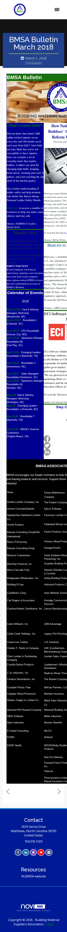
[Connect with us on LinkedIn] (25, 852)
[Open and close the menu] (50, 10)
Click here (12, 208)
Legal (49, 924)
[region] (59, 791)
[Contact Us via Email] (48, 852)
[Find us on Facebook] (18, 852)
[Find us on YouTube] (41, 852)
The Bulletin (33, 63)
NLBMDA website (33, 876)
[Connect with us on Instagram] (33, 852)
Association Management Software (33, 910)
